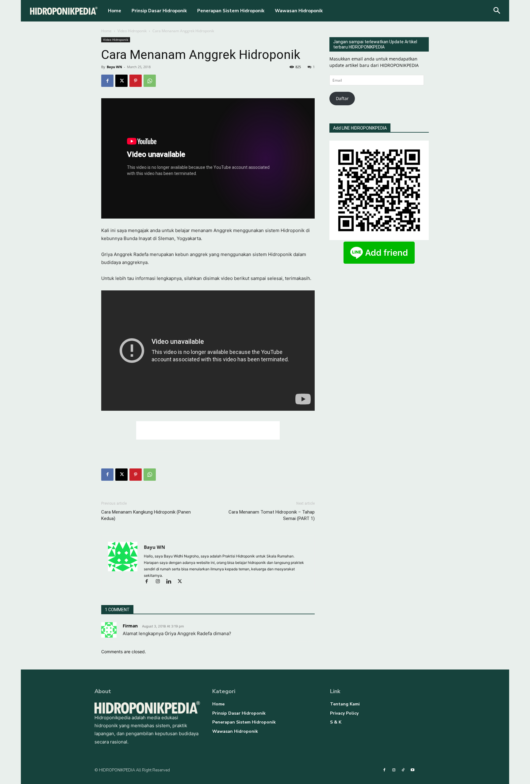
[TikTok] (403, 770)
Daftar (342, 98)
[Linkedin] (171, 582)
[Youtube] (412, 770)
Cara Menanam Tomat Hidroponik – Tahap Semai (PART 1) (272, 515)
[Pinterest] (135, 81)
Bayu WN (114, 66)
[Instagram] (160, 582)
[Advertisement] (208, 430)
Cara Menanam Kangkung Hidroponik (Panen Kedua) (146, 515)
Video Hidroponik (132, 30)
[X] (121, 81)
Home (106, 30)
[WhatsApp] (150, 81)
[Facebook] (107, 81)
